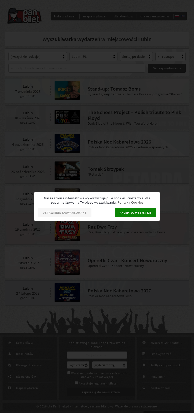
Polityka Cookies (130, 202)
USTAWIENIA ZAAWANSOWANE (64, 212)
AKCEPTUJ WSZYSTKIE (136, 212)
